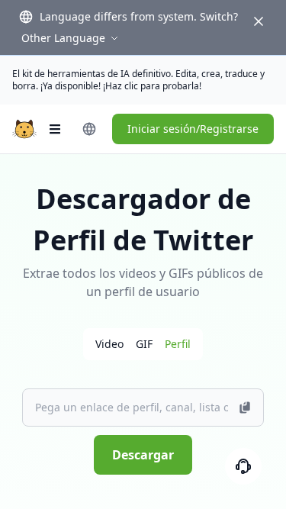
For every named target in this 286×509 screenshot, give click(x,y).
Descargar (143, 454)
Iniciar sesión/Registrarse (193, 128)
